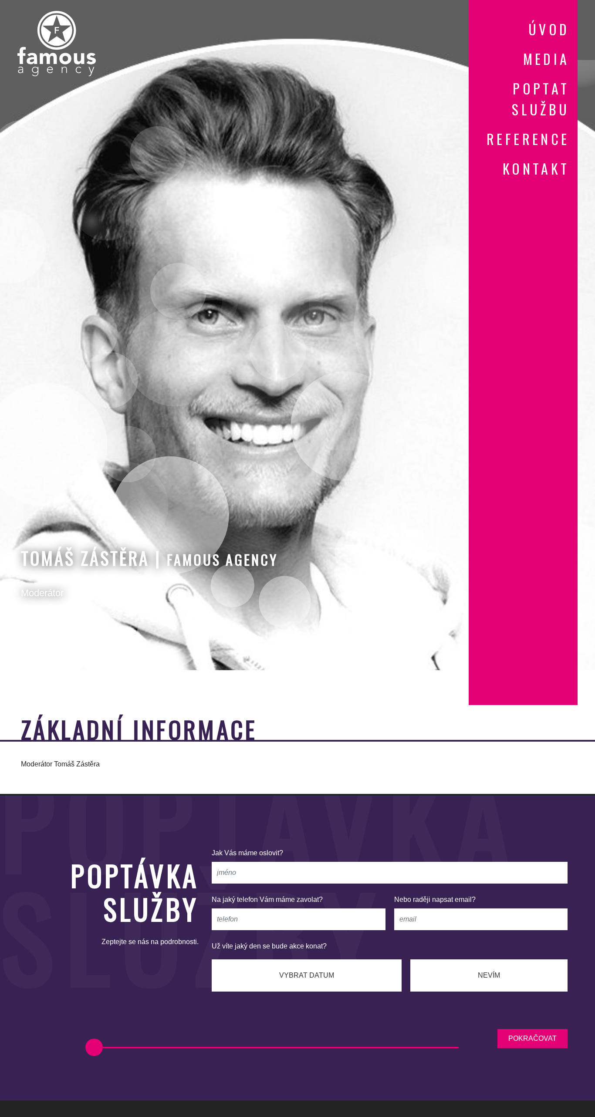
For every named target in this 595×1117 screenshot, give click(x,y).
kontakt (536, 168)
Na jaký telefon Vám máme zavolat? (267, 899)
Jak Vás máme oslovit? (247, 853)
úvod (549, 29)
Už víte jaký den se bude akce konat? (269, 946)
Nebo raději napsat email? (435, 899)
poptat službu (540, 98)
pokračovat (532, 1038)
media (546, 58)
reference (528, 138)
